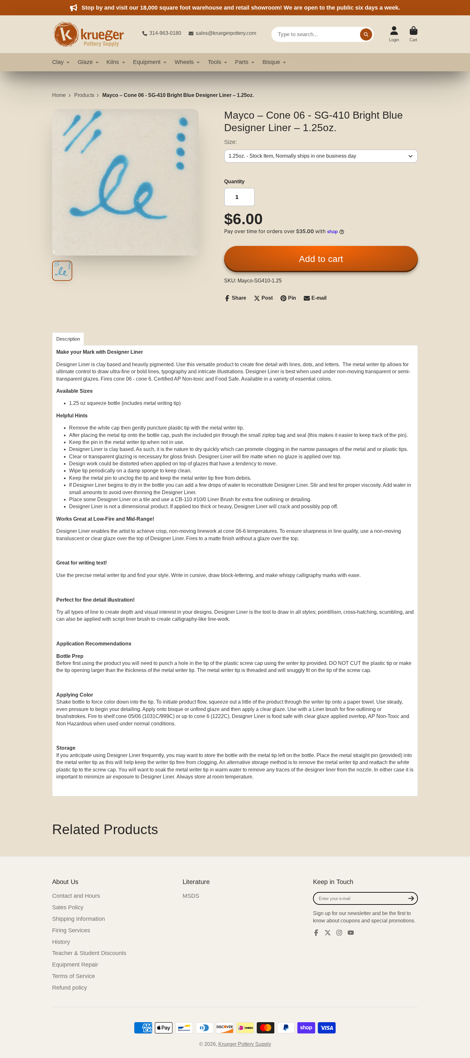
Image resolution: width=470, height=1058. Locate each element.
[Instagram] (339, 932)
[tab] (68, 338)
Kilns (112, 62)
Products (84, 95)
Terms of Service (73, 976)
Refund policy (69, 987)
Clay (58, 62)
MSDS (191, 896)
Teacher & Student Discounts (89, 953)
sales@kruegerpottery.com (226, 33)
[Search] (366, 34)
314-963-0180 (165, 33)
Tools (214, 62)
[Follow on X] (328, 932)
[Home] (92, 34)
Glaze (85, 62)
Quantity (234, 181)
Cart (413, 34)
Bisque (271, 62)
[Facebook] (316, 932)
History (61, 942)
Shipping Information (78, 919)
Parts (241, 62)
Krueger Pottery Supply (244, 1044)
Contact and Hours (76, 896)
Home (59, 95)
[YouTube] (351, 932)
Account (394, 34)
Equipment (147, 62)
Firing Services (71, 930)
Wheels (184, 62)
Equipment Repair (75, 964)
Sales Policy (67, 907)
